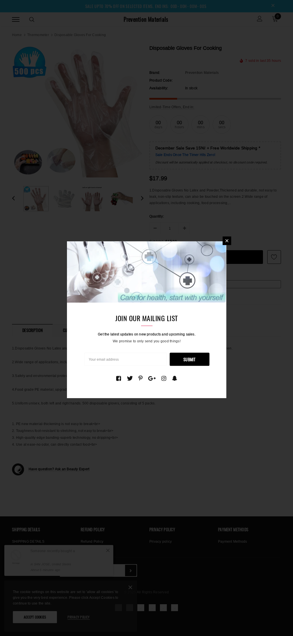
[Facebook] (118, 378)
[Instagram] (163, 378)
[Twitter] (130, 378)
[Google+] (152, 378)
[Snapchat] (174, 378)
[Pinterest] (140, 378)
